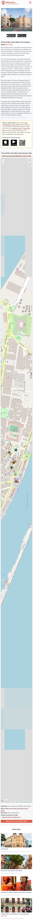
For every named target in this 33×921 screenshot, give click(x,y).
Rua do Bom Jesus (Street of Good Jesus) (11, 871)
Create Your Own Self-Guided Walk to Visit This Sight (16, 156)
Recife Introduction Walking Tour (11, 817)
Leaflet (16, 802)
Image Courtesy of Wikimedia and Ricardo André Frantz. (12, 918)
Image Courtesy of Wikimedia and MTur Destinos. (11, 873)
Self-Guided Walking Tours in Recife (15, 124)
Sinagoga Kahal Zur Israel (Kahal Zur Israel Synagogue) (15, 914)
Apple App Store (17, 129)
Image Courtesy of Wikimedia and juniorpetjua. (10, 895)
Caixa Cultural (4, 849)
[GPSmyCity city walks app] (10, 3)
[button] (16, 480)
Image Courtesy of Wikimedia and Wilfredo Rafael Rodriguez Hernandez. (16, 851)
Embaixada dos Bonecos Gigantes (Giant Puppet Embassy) (16, 892)
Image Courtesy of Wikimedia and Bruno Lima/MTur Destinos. (13, 117)
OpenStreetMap (22, 802)
